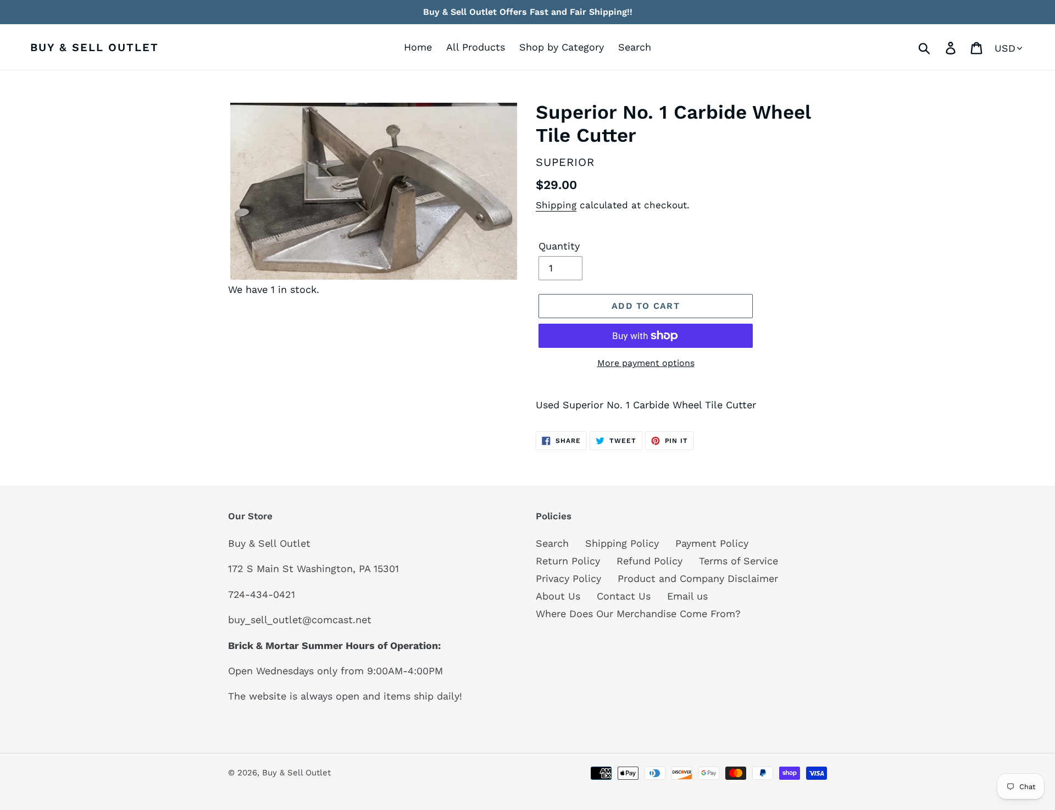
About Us (558, 596)
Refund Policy (649, 561)
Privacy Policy (568, 578)
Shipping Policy (622, 543)
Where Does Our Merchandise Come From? (638, 613)
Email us (687, 596)
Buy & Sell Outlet (94, 47)
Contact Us (624, 596)
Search (552, 543)
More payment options (646, 363)
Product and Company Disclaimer (698, 578)
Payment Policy (711, 543)
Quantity (559, 246)
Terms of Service (738, 561)
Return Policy (568, 561)
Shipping (556, 204)
